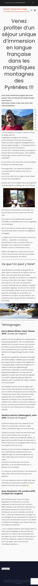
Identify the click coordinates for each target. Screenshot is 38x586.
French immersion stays (15, 9)
